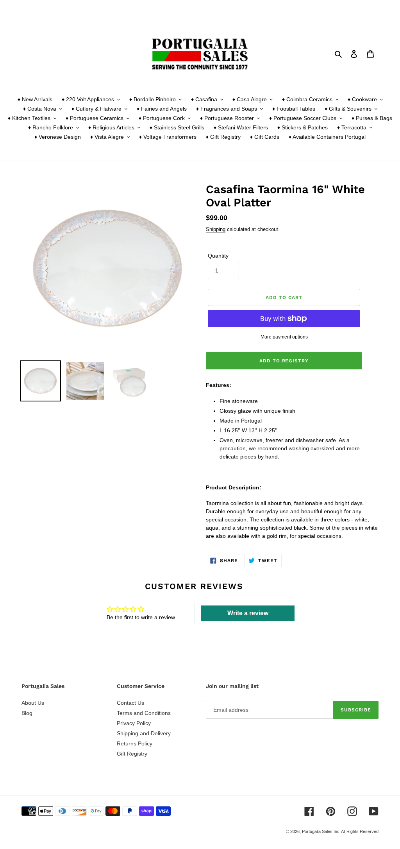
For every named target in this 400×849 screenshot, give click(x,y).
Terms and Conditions (144, 713)
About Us (32, 703)
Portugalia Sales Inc (320, 831)
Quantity (218, 256)
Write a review (247, 613)
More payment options (284, 337)
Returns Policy (134, 743)
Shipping (215, 229)
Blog (26, 713)
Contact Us (130, 703)
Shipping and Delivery (144, 733)
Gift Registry (132, 753)
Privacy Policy (134, 723)
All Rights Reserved (360, 831)
